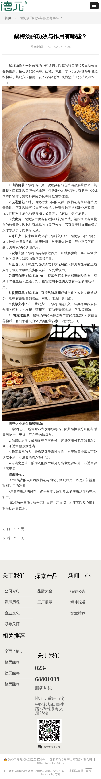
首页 (8, 18)
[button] (94, 5)
